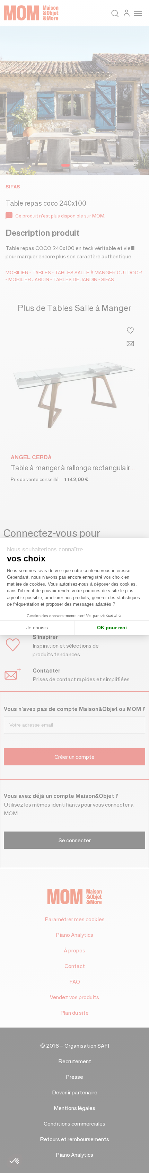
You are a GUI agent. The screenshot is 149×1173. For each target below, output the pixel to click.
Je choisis (37, 627)
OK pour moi (112, 627)
